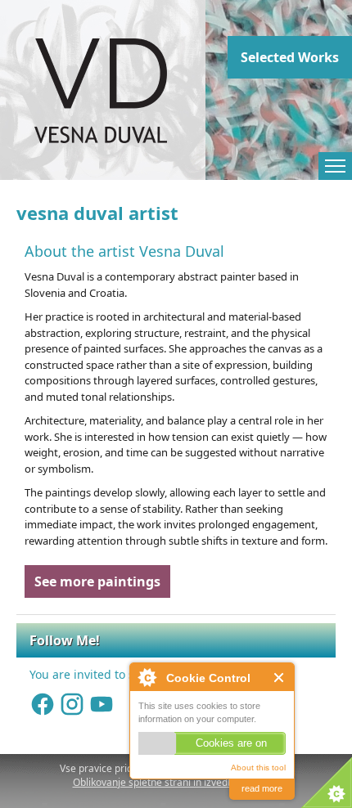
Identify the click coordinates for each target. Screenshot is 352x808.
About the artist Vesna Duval (124, 251)
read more (261, 788)
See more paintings (97, 581)
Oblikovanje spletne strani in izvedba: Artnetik (176, 782)
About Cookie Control (146, 677)
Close (279, 677)
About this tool (258, 767)
